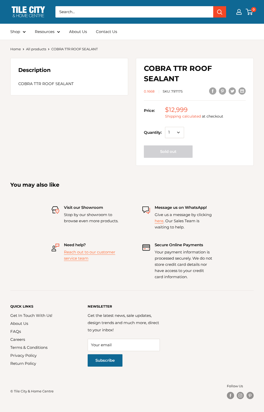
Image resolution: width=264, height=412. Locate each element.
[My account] (239, 12)
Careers (17, 339)
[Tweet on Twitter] (232, 91)
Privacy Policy (23, 355)
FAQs (15, 331)
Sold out (168, 151)
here (159, 220)
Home (15, 49)
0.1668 (149, 91)
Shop (15, 31)
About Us (78, 31)
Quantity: (153, 132)
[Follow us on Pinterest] (250, 395)
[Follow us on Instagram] (240, 395)
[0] (249, 12)
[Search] (219, 12)
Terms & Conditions (28, 347)
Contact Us (106, 31)
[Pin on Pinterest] (222, 91)
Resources (44, 31)
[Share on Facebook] (212, 91)
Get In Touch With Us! (31, 315)
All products (36, 49)
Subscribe (105, 360)
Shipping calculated (183, 116)
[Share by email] (242, 91)
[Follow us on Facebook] (230, 395)
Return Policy (23, 363)
